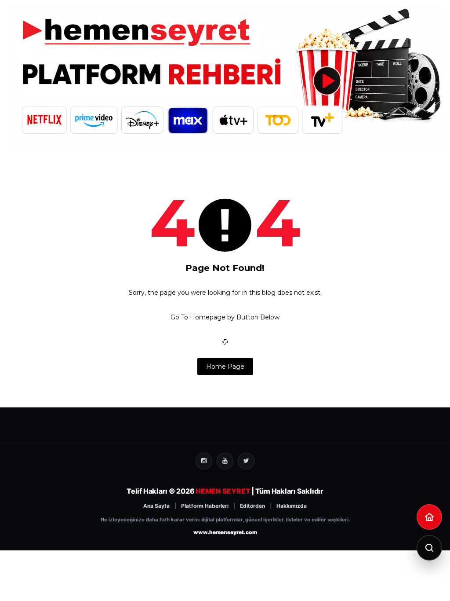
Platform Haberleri (205, 505)
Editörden (252, 505)
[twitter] (246, 461)
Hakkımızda (291, 505)
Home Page (225, 366)
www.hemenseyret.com (225, 532)
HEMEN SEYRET (223, 491)
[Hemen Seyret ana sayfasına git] (429, 517)
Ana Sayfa (156, 505)
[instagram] (204, 461)
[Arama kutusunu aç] (429, 548)
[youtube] (225, 461)
